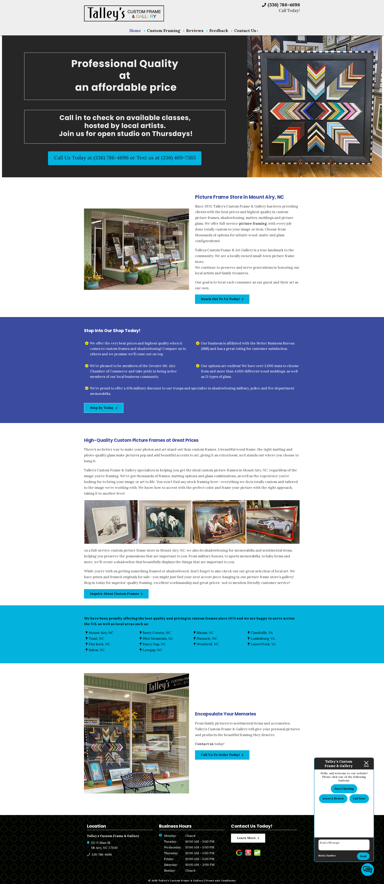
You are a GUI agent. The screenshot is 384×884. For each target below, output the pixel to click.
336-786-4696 (101, 854)
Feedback (218, 30)
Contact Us (245, 30)
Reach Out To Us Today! (220, 299)
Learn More (246, 838)
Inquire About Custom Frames (114, 594)
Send (363, 856)
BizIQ (321, 855)
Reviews (194, 30)
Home (135, 30)
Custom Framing (163, 30)
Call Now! (359, 798)
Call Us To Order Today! (220, 755)
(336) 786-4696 (283, 5)
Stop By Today (102, 408)
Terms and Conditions (220, 880)
